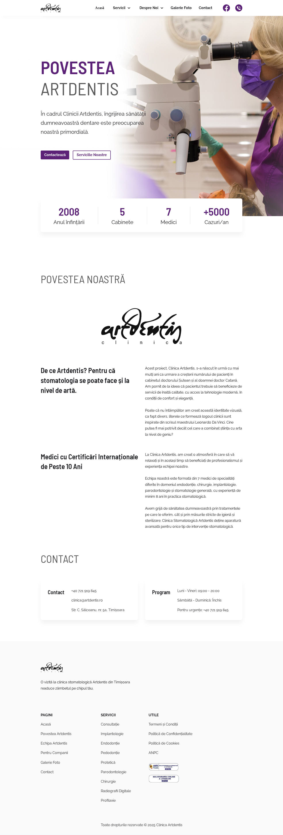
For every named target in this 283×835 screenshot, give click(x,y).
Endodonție (110, 743)
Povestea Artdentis (56, 734)
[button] (121, 8)
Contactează (55, 155)
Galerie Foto (181, 8)
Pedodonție (110, 753)
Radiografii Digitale (116, 791)
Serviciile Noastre (92, 155)
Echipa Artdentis (54, 743)
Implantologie (112, 734)
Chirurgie (108, 781)
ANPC (153, 753)
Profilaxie (108, 800)
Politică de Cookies (164, 743)
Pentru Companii (54, 753)
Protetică (108, 762)
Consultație (110, 724)
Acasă (99, 8)
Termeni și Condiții (163, 724)
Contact (205, 8)
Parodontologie (113, 772)
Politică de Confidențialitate (170, 734)
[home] (51, 8)
